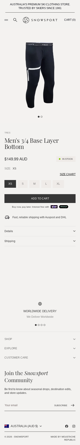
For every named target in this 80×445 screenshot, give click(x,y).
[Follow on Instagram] (74, 426)
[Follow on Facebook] (66, 426)
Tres (7, 132)
